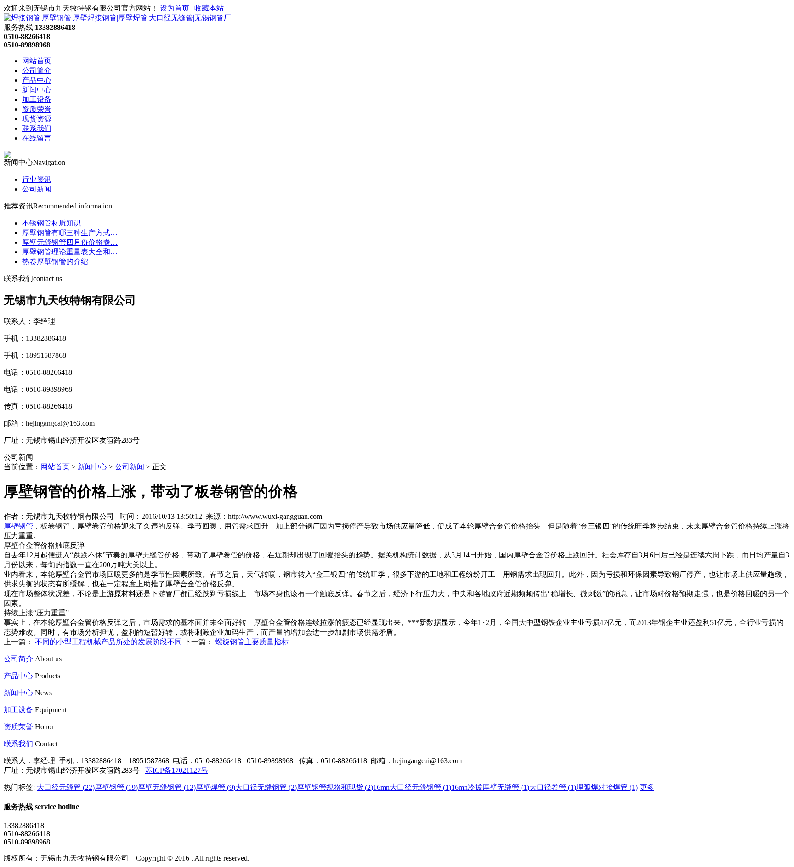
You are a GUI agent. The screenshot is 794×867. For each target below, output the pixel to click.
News (43, 693)
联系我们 (36, 128)
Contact (46, 744)
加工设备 (36, 99)
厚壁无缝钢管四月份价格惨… (70, 242)
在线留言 (36, 138)
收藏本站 (209, 8)
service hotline (57, 807)
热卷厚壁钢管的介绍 (55, 261)
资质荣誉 (36, 109)
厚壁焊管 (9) (215, 787)
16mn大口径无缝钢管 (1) (412, 787)
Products (47, 676)
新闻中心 (36, 90)
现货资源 (36, 119)
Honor (44, 727)
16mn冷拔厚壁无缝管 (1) (490, 787)
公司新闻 (36, 189)
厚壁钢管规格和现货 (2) (335, 787)
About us (48, 659)
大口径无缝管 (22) (66, 787)
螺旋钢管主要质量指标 (252, 642)
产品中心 (36, 80)
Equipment (51, 710)
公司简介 (36, 70)
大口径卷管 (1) (552, 787)
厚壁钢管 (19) (116, 787)
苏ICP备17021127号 (176, 770)
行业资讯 (36, 179)
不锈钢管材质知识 (51, 223)
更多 (647, 787)
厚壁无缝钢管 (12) (167, 787)
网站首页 (36, 61)
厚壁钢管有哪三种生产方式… (70, 232)
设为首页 (174, 8)
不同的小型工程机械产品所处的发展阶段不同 (108, 642)
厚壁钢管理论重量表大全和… (70, 252)
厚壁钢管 (18, 526)
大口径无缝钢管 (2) (266, 787)
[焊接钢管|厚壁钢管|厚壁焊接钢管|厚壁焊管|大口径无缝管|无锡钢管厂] (117, 18)
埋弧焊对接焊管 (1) (607, 787)
